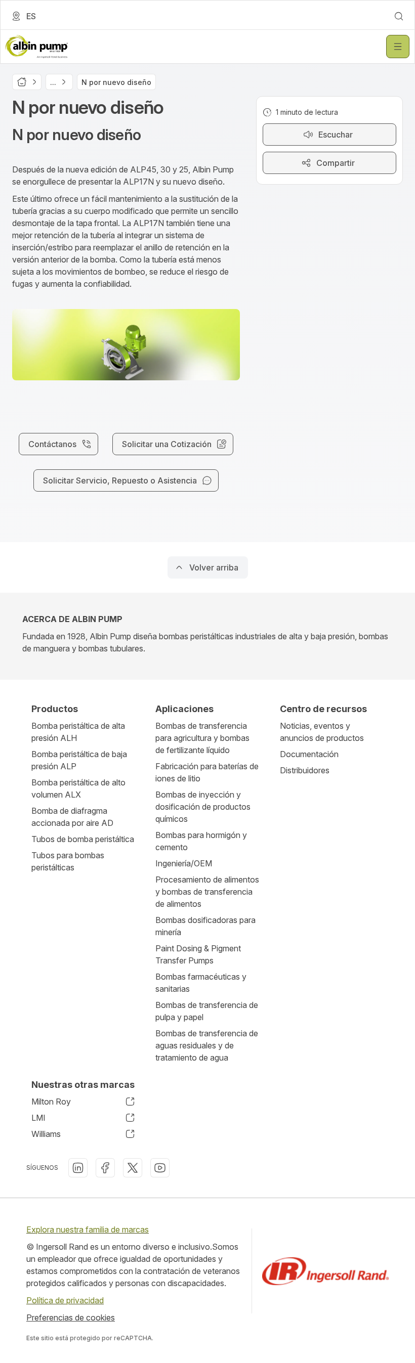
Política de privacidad (65, 1300)
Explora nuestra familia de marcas (87, 1229)
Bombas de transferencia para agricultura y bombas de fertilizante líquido (202, 738)
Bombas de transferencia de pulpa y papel (206, 1011)
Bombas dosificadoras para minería (205, 926)
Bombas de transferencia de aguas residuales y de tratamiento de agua (206, 1045)
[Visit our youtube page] (160, 1167)
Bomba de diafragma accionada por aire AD (72, 817)
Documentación (309, 754)
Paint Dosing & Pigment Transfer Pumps (198, 954)
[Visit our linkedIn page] (78, 1167)
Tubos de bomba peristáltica (82, 839)
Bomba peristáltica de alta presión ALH (78, 732)
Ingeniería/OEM (183, 863)
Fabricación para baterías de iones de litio (207, 772)
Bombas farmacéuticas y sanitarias (200, 983)
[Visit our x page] (132, 1167)
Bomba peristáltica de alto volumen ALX (78, 788)
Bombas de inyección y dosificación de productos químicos (203, 806)
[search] (398, 16)
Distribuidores (304, 770)
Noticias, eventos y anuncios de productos (322, 732)
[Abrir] (397, 46)
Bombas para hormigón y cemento (201, 841)
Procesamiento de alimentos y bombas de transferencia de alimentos (207, 891)
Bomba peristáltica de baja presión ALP (79, 760)
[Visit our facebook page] (105, 1167)
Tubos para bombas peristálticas (67, 861)
